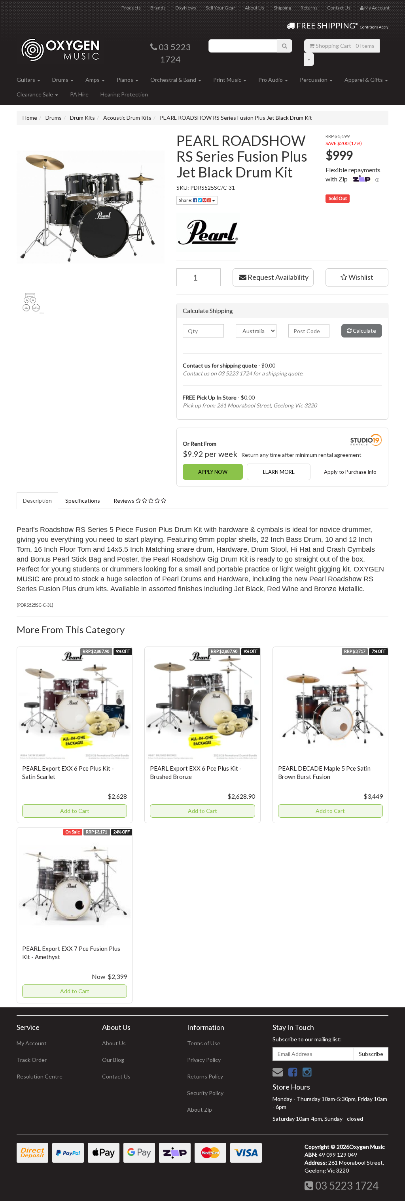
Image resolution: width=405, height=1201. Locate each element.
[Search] (284, 46)
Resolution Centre (39, 1076)
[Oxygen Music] (60, 46)
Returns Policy (205, 1076)
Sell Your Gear (220, 8)
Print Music (227, 79)
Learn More (279, 472)
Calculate (364, 330)
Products (131, 8)
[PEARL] (282, 232)
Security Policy (205, 1093)
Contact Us (338, 8)
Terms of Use (203, 1043)
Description (37, 500)
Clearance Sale (35, 94)
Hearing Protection (124, 94)
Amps (93, 79)
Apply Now (212, 472)
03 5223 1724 (346, 1185)
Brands (158, 8)
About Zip (199, 1109)
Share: (186, 200)
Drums (61, 79)
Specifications (82, 500)
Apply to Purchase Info (350, 472)
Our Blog (113, 1059)
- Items (345, 45)
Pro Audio (271, 79)
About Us (254, 8)
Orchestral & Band (173, 79)
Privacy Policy (204, 1059)
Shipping (282, 8)
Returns (309, 8)
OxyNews (185, 8)
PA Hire (79, 94)
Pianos (125, 79)
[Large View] (31, 303)
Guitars (26, 79)
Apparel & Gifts (364, 79)
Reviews (125, 500)
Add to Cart (74, 810)
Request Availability (277, 277)
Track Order (32, 1059)
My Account (32, 1043)
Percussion (314, 79)
